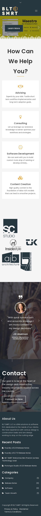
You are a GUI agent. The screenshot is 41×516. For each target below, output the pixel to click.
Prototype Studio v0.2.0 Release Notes (21, 466)
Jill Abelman (20, 334)
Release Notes (11, 483)
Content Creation (20, 184)
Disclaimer (23, 509)
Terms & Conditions (12, 512)
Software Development (20, 153)
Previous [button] (2, 27)
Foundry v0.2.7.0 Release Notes (18, 453)
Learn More (14, 28)
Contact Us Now (14, 399)
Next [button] (38, 27)
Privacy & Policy (11, 509)
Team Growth (11, 493)
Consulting (20, 123)
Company (9, 478)
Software (9, 488)
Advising (20, 92)
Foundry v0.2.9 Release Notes (17, 448)
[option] (20, 27)
